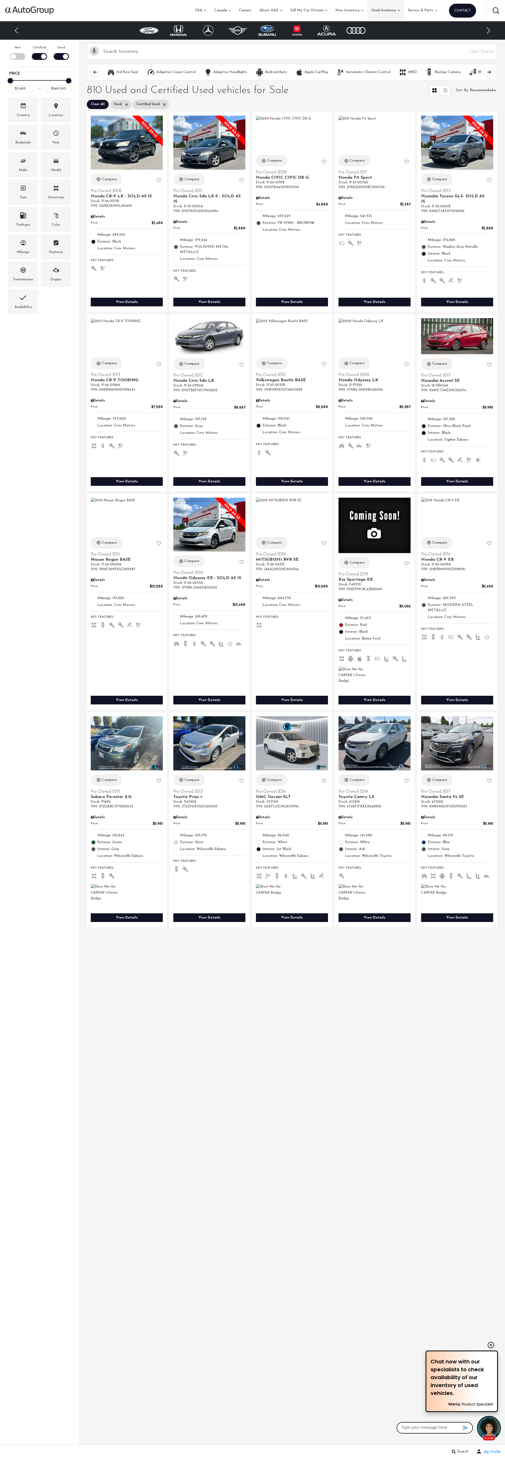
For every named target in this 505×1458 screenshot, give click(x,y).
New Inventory (347, 10)
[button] (496, 10)
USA (198, 10)
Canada (220, 10)
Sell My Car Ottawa (307, 10)
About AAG (269, 10)
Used (61, 47)
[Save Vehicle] (159, 180)
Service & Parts (420, 10)
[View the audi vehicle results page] (326, 30)
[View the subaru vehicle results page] (238, 30)
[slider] (10, 80)
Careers (245, 10)
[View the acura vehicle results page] (297, 30)
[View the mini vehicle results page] (208, 30)
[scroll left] (95, 72)
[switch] (17, 52)
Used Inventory (383, 10)
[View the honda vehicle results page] (149, 30)
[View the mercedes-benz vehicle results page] (178, 30)
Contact (462, 10)
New (17, 47)
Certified (39, 47)
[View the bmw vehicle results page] (356, 30)
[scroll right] (489, 72)
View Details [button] (127, 302)
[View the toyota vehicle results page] (267, 30)
